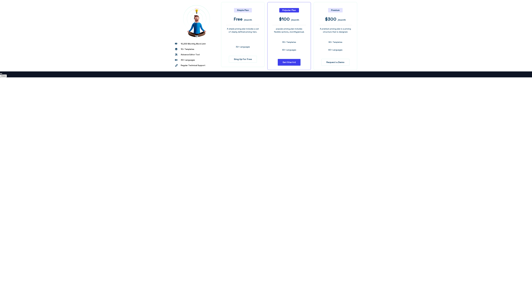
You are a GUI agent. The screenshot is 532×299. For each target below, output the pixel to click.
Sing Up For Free (243, 59)
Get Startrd (289, 62)
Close (3, 76)
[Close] (1, 73)
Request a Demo (335, 62)
